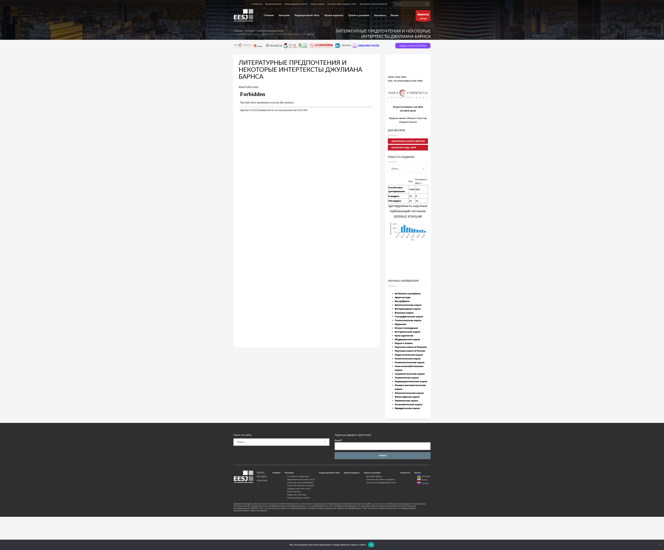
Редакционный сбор (296, 494)
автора (423, 16)
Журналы (400, 324)
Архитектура (403, 297)
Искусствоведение (406, 327)
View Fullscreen (249, 87)
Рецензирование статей (298, 497)
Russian (425, 483)
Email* (338, 440)
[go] (427, 4)
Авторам (289, 472)
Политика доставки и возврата (380, 479)
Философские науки (407, 396)
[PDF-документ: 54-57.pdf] (307, 207)
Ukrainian (426, 476)
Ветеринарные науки (408, 308)
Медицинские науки (407, 339)
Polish (424, 479)
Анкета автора (294, 491)
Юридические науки (407, 408)
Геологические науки (408, 320)
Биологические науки (408, 304)
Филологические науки (409, 393)
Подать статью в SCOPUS (413, 45)
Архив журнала (351, 472)
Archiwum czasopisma (408, 293)
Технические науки (407, 377)
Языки (417, 472)
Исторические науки (407, 331)
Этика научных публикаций (300, 482)
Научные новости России (410, 350)
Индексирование (273, 4)
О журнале (257, 4)
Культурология (404, 335)
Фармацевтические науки (411, 381)
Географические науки (409, 316)
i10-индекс (394, 200)
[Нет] (659, 545)
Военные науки (404, 312)
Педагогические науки (409, 354)
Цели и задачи (317, 4)
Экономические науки (408, 404)
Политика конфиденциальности (381, 482)
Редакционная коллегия (296, 4)
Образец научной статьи (299, 488)
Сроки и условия (372, 472)
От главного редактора (298, 476)
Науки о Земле (404, 343)
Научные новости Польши (411, 347)
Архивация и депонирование (373, 4)
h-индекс (393, 196)
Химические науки (406, 400)
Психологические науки (409, 362)
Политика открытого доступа (300, 485)
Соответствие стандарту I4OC (342, 4)
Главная (276, 472)
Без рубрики (402, 301)
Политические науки (408, 358)
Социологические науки (410, 373)
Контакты (405, 472)
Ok (371, 544)
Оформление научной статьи (301, 479)
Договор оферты (374, 476)
